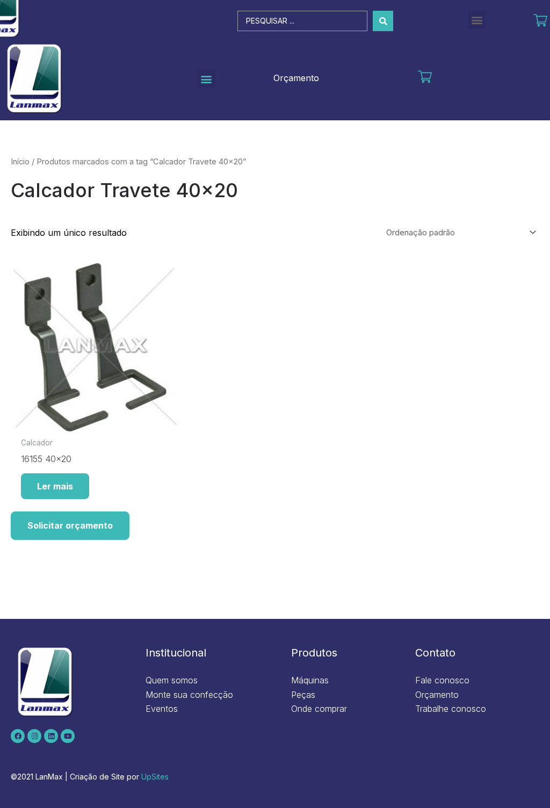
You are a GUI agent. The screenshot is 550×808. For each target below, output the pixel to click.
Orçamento (296, 78)
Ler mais (55, 486)
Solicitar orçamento (70, 525)
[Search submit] (383, 21)
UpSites (155, 776)
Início (20, 162)
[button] (477, 19)
